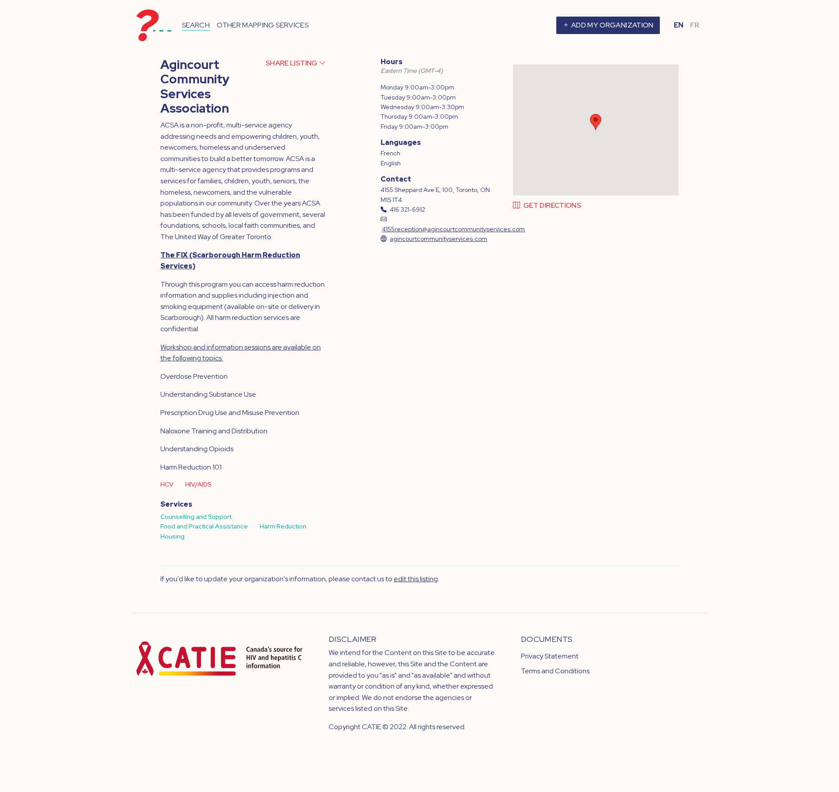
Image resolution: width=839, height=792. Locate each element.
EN (679, 25)
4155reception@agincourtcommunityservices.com (453, 229)
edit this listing (416, 578)
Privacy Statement (550, 656)
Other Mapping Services (263, 25)
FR (694, 25)
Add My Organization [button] (612, 25)
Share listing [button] (292, 63)
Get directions (552, 205)
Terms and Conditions (555, 670)
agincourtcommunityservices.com (438, 239)
